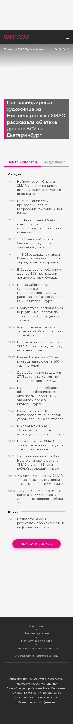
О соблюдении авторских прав (36, 655)
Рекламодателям (36, 633)
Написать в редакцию (36, 640)
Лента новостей (22, 162)
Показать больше (36, 544)
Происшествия (34, 49)
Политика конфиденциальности (36, 648)
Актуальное (55, 162)
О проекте (36, 626)
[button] (56, 49)
